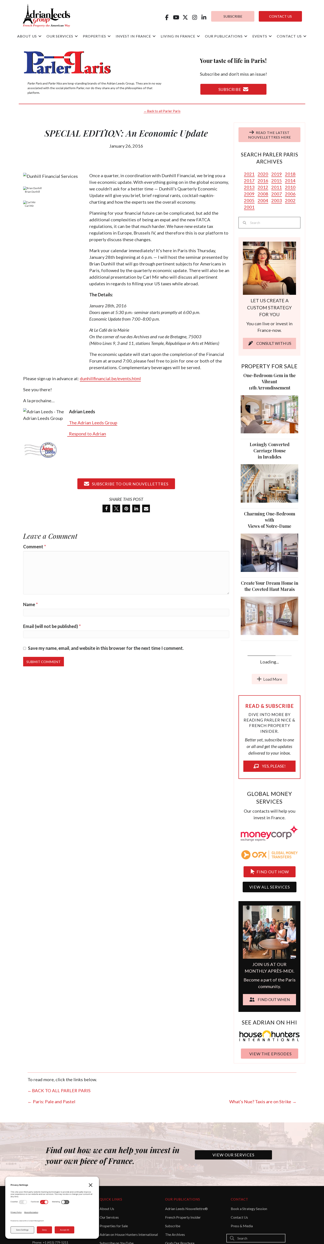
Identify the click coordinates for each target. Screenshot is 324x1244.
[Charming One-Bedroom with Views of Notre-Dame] (269, 552)
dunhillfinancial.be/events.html (110, 378)
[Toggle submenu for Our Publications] (245, 36)
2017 (249, 180)
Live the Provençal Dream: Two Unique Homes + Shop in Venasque (269, 721)
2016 (263, 180)
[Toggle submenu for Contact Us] (304, 36)
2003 (276, 200)
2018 (290, 174)
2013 (249, 187)
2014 (290, 180)
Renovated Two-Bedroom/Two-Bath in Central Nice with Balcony (269, 652)
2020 (263, 174)
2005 (249, 200)
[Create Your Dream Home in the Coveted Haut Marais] (269, 615)
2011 (276, 187)
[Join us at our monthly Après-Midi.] (269, 1029)
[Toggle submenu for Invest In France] (154, 36)
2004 (263, 200)
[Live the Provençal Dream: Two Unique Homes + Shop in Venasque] (269, 756)
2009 (249, 193)
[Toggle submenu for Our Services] (76, 36)
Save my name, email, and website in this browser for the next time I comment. (106, 648)
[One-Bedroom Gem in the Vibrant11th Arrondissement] (269, 413)
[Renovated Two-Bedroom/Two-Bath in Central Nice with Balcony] (269, 684)
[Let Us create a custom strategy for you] (269, 267)
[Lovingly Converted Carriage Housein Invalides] (269, 482)
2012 (263, 187)
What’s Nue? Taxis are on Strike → (262, 1199)
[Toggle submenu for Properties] (109, 36)
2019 (276, 174)
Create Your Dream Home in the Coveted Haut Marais (269, 586)
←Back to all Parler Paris (162, 111)
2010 (290, 187)
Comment (34, 546)
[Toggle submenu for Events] (270, 36)
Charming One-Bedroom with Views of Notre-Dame (269, 520)
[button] (167, 17)
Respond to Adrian (86, 433)
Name (30, 604)
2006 (290, 193)
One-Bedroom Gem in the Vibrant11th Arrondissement (269, 381)
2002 (290, 200)
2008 (263, 193)
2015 (276, 180)
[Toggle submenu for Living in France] (198, 36)
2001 (249, 207)
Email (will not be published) (52, 626)
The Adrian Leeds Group (92, 422)
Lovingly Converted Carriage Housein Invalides (269, 450)
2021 (249, 174)
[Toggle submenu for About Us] (40, 36)
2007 (276, 193)
